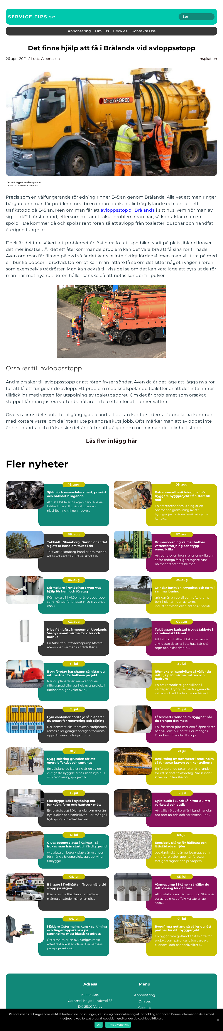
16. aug (73, 484)
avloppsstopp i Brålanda (128, 210)
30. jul (73, 751)
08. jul (74, 877)
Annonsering (79, 31)
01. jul (181, 919)
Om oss (102, 31)
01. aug (181, 622)
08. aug (74, 534)
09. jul (181, 835)
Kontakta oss (143, 31)
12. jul (181, 793)
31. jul (74, 664)
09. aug (182, 484)
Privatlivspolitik (118, 1024)
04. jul (74, 919)
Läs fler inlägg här (111, 440)
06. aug (74, 580)
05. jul (181, 877)
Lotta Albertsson (45, 59)
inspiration (208, 59)
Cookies (120, 31)
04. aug (182, 580)
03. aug (74, 622)
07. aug (182, 534)
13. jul (74, 793)
